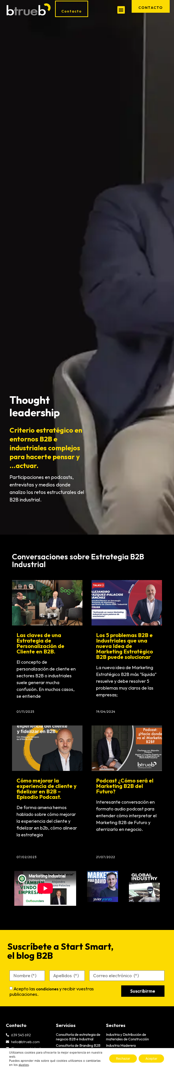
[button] (121, 10)
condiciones (47, 989)
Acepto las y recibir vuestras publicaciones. (52, 991)
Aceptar (151, 1058)
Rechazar (123, 1058)
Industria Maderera (121, 1045)
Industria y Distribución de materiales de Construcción (127, 1036)
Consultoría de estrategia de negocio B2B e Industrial (78, 1036)
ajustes (24, 1065)
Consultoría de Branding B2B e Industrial (78, 1047)
